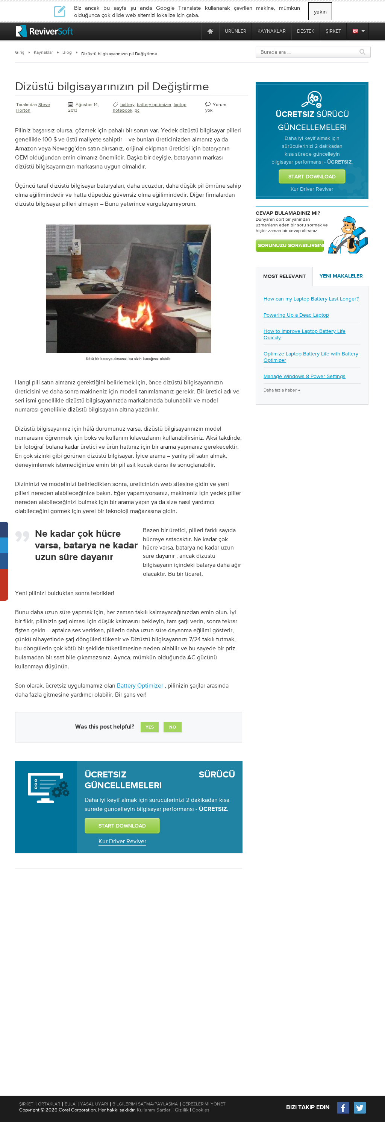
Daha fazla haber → (282, 390)
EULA (70, 1104)
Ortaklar (49, 1104)
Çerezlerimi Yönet (204, 1104)
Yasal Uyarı (94, 1104)
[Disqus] (128, 972)
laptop (180, 104)
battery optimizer (154, 104)
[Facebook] (343, 1112)
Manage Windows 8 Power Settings (305, 376)
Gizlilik (182, 1110)
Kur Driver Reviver (122, 841)
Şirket (26, 1104)
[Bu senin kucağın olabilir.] (128, 354)
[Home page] (210, 31)
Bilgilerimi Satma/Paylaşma (145, 1104)
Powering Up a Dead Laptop (296, 315)
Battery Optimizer (140, 685)
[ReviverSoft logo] (44, 31)
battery (127, 104)
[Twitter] (360, 1112)
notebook (122, 110)
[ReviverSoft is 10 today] (193, 31)
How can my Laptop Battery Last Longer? (311, 299)
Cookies (200, 1110)
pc (137, 110)
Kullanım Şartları (154, 1110)
